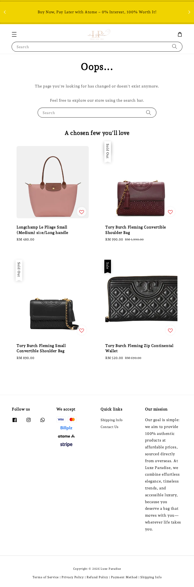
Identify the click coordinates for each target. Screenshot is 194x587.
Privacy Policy (73, 577)
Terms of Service (45, 577)
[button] (14, 34)
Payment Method (124, 577)
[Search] (174, 46)
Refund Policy (97, 577)
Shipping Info (112, 420)
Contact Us (110, 427)
